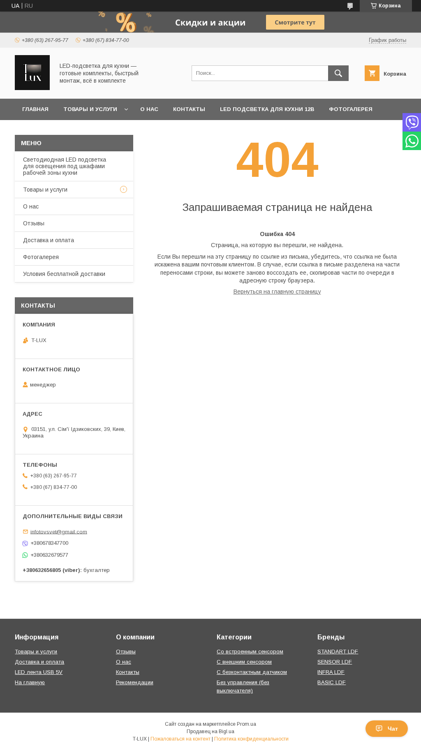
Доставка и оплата (48, 240)
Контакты (189, 109)
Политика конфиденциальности (251, 739)
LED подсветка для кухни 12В (267, 109)
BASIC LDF (331, 682)
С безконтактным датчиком (252, 672)
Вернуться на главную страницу (277, 291)
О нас (149, 109)
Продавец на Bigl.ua (210, 731)
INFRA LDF (331, 672)
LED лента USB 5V (38, 672)
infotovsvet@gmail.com (58, 531)
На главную (30, 682)
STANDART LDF (337, 651)
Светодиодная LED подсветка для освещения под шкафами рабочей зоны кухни (64, 166)
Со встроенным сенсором (250, 651)
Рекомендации (134, 682)
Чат (393, 728)
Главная (35, 109)
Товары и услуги (90, 109)
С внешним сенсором (244, 662)
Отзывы (33, 223)
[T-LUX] (32, 88)
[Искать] (338, 73)
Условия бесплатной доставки (64, 274)
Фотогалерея (350, 109)
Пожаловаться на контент (180, 739)
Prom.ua (246, 724)
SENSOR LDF (334, 662)
